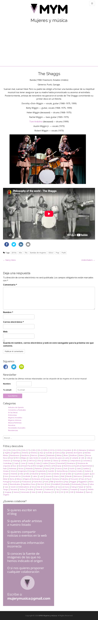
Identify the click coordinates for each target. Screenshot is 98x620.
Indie (27, 474)
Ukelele (91, 489)
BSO (17, 458)
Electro (48, 466)
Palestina (64, 479)
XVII (66, 492)
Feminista (12, 468)
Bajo (63, 453)
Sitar (38, 487)
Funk (66, 468)
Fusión (72, 468)
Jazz (93, 474)
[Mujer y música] (49, 9)
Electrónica (67, 466)
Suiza (67, 487)
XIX (57, 492)
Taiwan (81, 487)
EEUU (51, 252)
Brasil (11, 458)
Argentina (16, 453)
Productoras (26, 481)
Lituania (48, 476)
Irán (49, 474)
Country (30, 463)
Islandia (56, 474)
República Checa (28, 484)
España (77, 466)
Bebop (59, 455)
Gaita (79, 468)
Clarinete (47, 460)
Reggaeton (82, 481)
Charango (16, 460)
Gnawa (6, 471)
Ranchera (59, 481)
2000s (45, 450)
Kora (6, 476)
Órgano (6, 494)
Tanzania (13, 489)
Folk (52, 468)
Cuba (38, 463)
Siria (33, 487)
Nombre (8, 312)
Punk (64, 252)
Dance (52, 463)
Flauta (46, 468)
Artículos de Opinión (16, 407)
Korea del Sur (15, 476)
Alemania (82, 450)
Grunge (32, 471)
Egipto (41, 466)
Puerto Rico (37, 481)
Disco (14, 466)
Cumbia (45, 463)
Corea (23, 463)
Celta (89, 458)
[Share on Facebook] (6, 246)
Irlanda (43, 474)
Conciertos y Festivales (17, 410)
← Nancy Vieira (9, 260)
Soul (44, 487)
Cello (82, 458)
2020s (59, 450)
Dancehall (61, 463)
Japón (87, 474)
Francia (59, 468)
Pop (57, 252)
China (39, 460)
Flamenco (38, 468)
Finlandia (29, 468)
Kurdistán (26, 476)
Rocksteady (76, 484)
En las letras (13, 412)
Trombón (64, 489)
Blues (66, 455)
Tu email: (7, 390)
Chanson (6, 460)
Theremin (39, 489)
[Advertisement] (49, 42)
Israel (63, 474)
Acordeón (67, 450)
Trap (57, 489)
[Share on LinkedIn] (21, 246)
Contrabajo (7, 463)
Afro (75, 450)
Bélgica (24, 458)
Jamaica (80, 474)
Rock (48, 484)
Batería (42, 455)
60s (20, 252)
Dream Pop (26, 466)
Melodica (87, 476)
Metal (5, 479)
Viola (33, 492)
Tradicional (49, 489)
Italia (69, 474)
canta (67, 458)
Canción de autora (55, 458)
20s (4, 450)
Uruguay (8, 492)
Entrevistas (12, 415)
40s (14, 450)
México (19, 479)
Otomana (55, 479)
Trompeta (74, 489)
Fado (5, 468)
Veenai (16, 492)
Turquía (83, 489)
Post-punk (16, 481)
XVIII (71, 492)
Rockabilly (66, 484)
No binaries (36, 479)
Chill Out (31, 460)
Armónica (34, 453)
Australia (48, 453)
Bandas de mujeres (38, 252)
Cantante (74, 458)
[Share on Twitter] (13, 246)
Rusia (85, 484)
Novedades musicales (16, 428)
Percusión (74, 479)
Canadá (43, 458)
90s (39, 450)
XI (53, 492)
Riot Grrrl (41, 484)
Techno (22, 489)
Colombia (64, 460)
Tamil (88, 487)
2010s (13, 252)
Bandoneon (14, 455)
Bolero (81, 455)
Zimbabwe (79, 492)
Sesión (13, 487)
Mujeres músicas (14, 420)
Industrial (34, 474)
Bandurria (25, 455)
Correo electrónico (13, 322)
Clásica (55, 460)
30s (9, 450)
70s (25, 252)
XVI (62, 492)
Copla (16, 463)
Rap (66, 481)
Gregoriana (22, 471)
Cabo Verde (33, 458)
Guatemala (41, 471)
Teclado (30, 489)
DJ (19, 466)
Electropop (57, 466)
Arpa (41, 453)
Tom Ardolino (35, 121)
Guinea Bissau (62, 471)
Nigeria (27, 479)
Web (5, 331)
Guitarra (88, 471)
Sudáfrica (52, 487)
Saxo (7, 487)
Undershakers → (88, 260)
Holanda (14, 474)
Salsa (91, 484)
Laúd (41, 476)
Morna (12, 479)
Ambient (91, 450)
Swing (73, 487)
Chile (24, 460)
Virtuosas (47, 492)
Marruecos (78, 476)
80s (34, 450)
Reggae (73, 481)
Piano (82, 479)
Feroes (21, 468)
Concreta (86, 460)
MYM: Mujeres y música (48, 615)
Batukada (51, 455)
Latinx (35, 476)
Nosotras (11, 425)
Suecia (60, 487)
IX (74, 474)
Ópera (88, 492)
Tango (5, 489)
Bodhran (73, 455)
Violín (39, 492)
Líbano (56, 476)
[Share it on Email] (28, 246)
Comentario (10, 284)
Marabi (69, 476)
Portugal (6, 481)
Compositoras (75, 460)
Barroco (34, 455)
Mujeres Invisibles (15, 417)
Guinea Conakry (76, 471)
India (21, 474)
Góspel (6, 474)
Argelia (7, 453)
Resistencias (13, 430)
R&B (51, 481)
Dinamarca (71, 463)
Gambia (86, 468)
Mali (62, 476)
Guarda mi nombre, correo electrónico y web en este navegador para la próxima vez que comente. (48, 344)
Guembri (51, 471)
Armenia (25, 453)
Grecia (13, 471)
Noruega (46, 479)
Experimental (87, 466)
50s (19, 450)
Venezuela (25, 492)
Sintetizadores (23, 487)
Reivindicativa (15, 484)
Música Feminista (14, 423)
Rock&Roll (56, 484)
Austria (57, 453)
